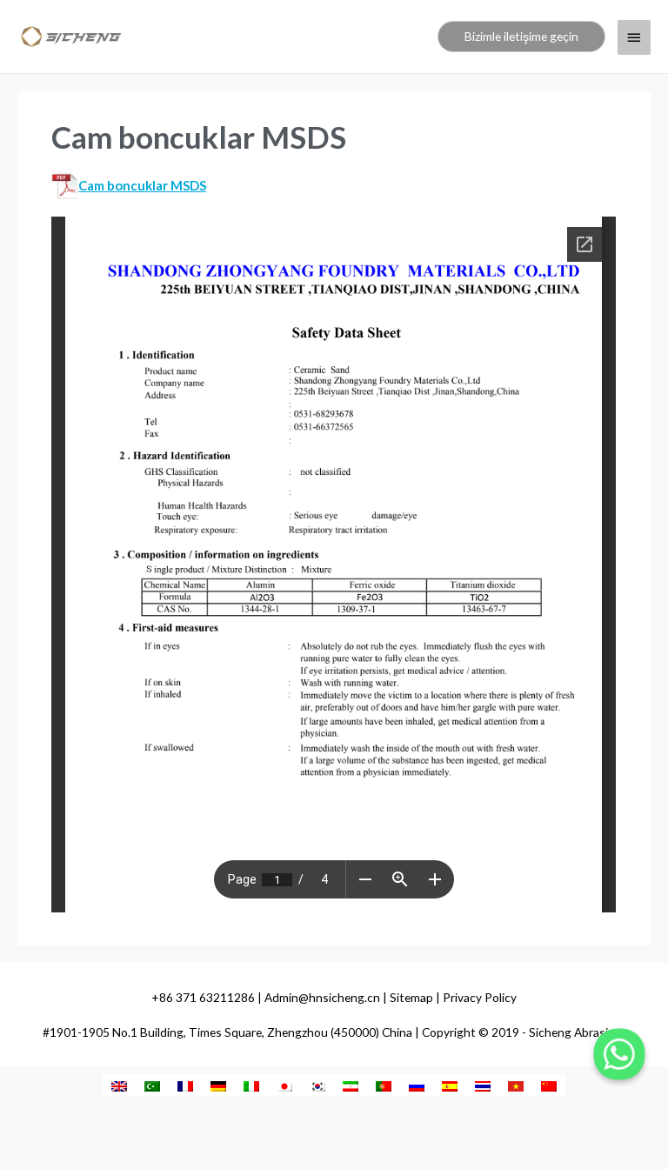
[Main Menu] (634, 37)
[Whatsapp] (619, 1054)
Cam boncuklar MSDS (142, 185)
